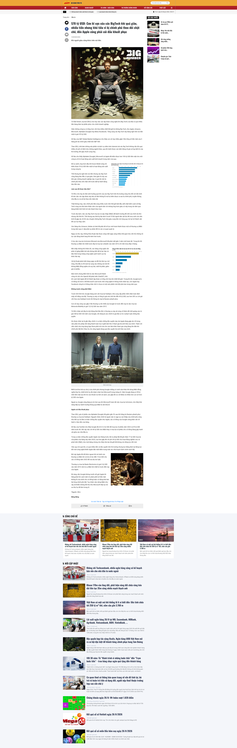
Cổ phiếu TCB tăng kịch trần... (166, 49)
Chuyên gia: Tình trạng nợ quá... (166, 57)
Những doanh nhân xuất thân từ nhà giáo (73, 12)
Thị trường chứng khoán (129, 8)
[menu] (171, 8)
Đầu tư (65, 539)
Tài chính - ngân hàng (107, 8)
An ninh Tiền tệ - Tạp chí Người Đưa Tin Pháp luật (107, 501)
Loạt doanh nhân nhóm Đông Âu (98, 12)
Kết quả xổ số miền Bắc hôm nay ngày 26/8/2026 (109, 731)
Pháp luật (163, 8)
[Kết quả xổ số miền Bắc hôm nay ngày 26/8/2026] (74, 736)
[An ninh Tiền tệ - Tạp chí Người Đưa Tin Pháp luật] (72, 3)
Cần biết (89, 718)
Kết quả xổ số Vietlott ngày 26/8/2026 (104, 714)
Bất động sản (148, 8)
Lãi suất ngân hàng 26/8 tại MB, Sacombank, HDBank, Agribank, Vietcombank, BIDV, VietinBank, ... (111, 621)
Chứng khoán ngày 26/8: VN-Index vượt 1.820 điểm (110, 697)
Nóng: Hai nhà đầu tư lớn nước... (166, 31)
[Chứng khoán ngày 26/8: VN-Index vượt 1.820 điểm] (74, 703)
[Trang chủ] (65, 8)
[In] (67, 40)
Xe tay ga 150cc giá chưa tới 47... (167, 23)
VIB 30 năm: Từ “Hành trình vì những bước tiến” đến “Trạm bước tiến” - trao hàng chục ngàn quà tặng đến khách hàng (114, 660)
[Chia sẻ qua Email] (67, 34)
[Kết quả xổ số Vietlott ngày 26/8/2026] (74, 720)
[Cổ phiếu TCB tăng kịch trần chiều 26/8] (153, 50)
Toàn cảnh (74, 8)
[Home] (67, 23)
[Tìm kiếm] (167, 2)
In (131, 506)
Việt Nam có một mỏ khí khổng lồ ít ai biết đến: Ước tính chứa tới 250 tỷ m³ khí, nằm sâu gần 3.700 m (155, 547)
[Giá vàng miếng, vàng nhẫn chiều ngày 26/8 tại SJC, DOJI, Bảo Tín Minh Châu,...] (153, 42)
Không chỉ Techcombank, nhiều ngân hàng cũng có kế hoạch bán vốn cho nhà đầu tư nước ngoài (80, 546)
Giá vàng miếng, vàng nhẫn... (166, 40)
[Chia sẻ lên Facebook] (67, 29)
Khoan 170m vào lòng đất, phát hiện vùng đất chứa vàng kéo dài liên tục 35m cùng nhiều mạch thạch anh (117, 547)
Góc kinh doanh (91, 687)
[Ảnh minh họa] (107, 358)
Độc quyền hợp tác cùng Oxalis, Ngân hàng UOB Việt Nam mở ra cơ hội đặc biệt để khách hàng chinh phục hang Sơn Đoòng (115, 640)
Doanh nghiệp (89, 8)
